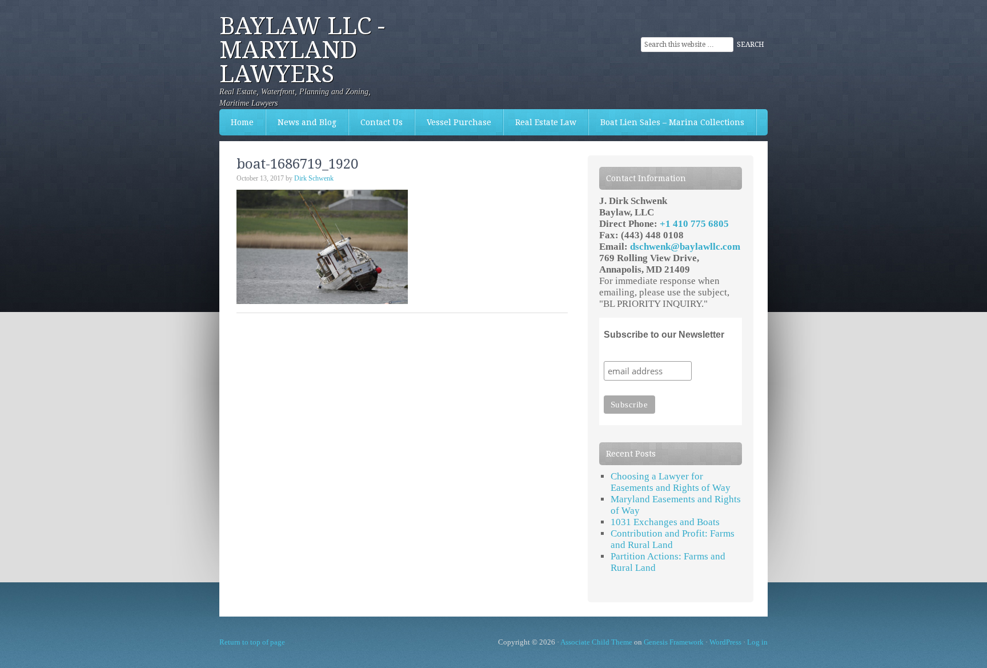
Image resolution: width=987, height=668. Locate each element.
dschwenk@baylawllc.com (685, 246)
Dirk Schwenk (314, 178)
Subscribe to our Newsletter (664, 334)
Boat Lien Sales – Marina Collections (666, 122)
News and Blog (307, 122)
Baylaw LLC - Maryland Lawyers (302, 50)
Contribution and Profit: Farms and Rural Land (673, 539)
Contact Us (376, 122)
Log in (757, 642)
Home (242, 122)
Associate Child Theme (596, 642)
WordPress (725, 642)
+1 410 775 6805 (694, 223)
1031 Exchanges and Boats (665, 522)
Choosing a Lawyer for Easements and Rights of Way (671, 482)
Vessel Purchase (453, 122)
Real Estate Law (540, 122)
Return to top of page (252, 642)
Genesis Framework (674, 642)
